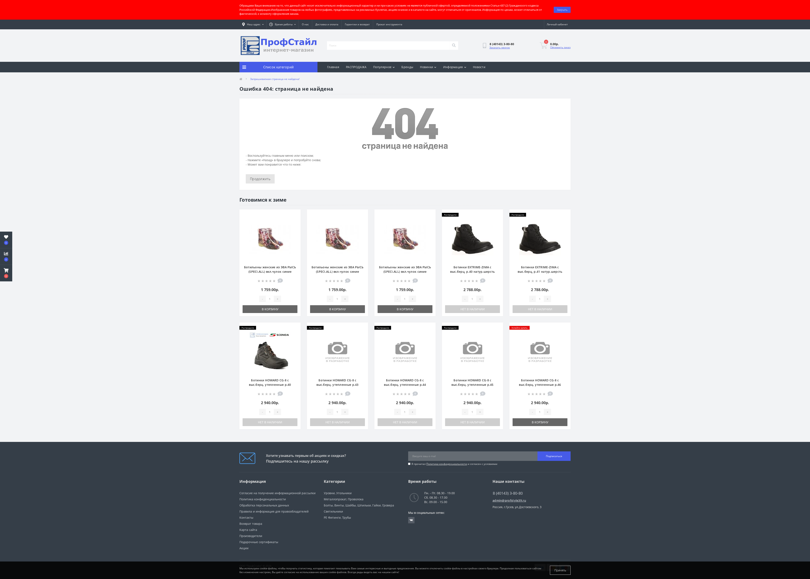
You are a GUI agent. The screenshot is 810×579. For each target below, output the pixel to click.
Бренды (407, 67)
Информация (453, 67)
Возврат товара (250, 524)
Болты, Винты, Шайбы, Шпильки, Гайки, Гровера (359, 505)
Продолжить (260, 179)
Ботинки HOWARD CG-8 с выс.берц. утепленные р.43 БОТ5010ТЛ (337, 384)
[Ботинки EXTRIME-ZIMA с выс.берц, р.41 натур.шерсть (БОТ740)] (540, 239)
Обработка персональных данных (264, 505)
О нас (305, 24)
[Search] (453, 45)
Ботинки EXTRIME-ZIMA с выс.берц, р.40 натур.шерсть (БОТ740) (472, 271)
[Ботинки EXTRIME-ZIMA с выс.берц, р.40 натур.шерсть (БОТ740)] (472, 239)
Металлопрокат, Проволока (343, 499)
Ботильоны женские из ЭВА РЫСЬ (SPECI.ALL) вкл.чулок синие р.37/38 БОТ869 (270, 271)
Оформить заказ (560, 47)
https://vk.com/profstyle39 (411, 520)
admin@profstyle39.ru (509, 500)
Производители (250, 536)
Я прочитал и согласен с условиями (454, 464)
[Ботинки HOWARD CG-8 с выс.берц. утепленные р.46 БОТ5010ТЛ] (540, 352)
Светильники (333, 511)
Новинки (426, 67)
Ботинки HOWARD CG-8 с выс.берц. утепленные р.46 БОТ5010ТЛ (540, 384)
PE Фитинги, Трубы (337, 518)
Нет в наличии (472, 309)
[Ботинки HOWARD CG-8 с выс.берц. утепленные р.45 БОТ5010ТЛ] (472, 352)
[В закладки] (294, 215)
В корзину (270, 309)
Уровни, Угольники (338, 493)
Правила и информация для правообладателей (274, 511)
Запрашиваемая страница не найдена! (275, 79)
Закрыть (562, 10)
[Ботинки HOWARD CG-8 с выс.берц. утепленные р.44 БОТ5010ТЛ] (405, 352)
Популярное (382, 67)
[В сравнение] (294, 221)
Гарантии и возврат (357, 24)
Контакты (246, 518)
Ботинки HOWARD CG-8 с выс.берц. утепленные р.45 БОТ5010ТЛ (472, 384)
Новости (479, 67)
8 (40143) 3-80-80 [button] (508, 493)
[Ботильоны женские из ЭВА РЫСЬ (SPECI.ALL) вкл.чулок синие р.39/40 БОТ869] (405, 239)
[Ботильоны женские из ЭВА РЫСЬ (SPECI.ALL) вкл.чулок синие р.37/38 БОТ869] (270, 239)
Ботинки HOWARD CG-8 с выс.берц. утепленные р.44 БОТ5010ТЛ (405, 384)
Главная (333, 67)
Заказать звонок (499, 47)
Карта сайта (248, 530)
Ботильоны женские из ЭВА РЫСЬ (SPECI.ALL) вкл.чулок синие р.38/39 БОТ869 (338, 271)
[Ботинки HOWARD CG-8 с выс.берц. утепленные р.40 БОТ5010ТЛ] (270, 352)
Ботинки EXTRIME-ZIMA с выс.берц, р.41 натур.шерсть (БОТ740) (540, 271)
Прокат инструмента (389, 24)
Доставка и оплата (326, 24)
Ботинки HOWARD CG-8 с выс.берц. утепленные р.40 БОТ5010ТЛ (270, 384)
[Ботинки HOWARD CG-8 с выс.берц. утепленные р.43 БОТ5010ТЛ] (337, 352)
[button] (6, 273)
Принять (560, 570)
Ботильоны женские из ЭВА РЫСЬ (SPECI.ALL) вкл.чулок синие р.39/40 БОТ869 (405, 271)
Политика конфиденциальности (446, 464)
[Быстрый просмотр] (293, 228)
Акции (243, 548)
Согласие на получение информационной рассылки (277, 493)
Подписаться (554, 456)
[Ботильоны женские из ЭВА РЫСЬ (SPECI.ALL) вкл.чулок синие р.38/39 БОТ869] (337, 239)
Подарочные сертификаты (258, 542)
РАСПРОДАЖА (356, 67)
